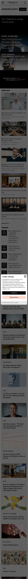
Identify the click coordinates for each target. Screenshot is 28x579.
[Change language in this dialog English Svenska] (25, 276)
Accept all (14, 292)
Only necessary (14, 297)
